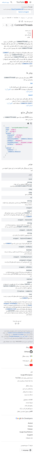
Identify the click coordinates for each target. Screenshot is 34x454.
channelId (10, 135)
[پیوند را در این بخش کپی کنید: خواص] (26, 164)
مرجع (3, 17)
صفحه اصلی (30, 17)
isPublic (10, 144)
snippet (8, 133)
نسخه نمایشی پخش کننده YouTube (24, 378)
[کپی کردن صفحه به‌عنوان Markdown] (6, 25)
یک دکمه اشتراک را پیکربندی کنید (25, 381)
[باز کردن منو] (30, 2)
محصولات (23, 17)
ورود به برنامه (5, 2)
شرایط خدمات (29, 402)
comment (6, 52)
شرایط (31, 445)
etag (7, 129)
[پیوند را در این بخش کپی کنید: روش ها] (24, 73)
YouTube (20, 2)
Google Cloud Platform (26, 432)
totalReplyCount (12, 142)
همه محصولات (29, 438)
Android (30, 423)
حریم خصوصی (24, 445)
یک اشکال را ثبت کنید (27, 388)
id (6, 131)
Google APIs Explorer (27, 375)
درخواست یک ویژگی (28, 391)
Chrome (30, 426)
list (31, 83)
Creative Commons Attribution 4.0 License (19, 332)
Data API (9, 17)
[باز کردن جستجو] (11, 2)
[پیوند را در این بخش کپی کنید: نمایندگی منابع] (19, 112)
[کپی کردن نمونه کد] (31, 123)
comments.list (27, 63)
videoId (9, 137)
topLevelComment (12, 138)
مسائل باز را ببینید (28, 394)
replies (8, 148)
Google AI (30, 435)
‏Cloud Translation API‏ (17, 9)
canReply (10, 140)
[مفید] (22, 21)
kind (7, 127)
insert (30, 95)
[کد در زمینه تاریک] (28, 123)
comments (10, 149)
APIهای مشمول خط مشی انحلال (25, 411)
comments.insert (26, 103)
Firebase (30, 429)
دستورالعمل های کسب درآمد (26, 408)
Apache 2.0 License (18, 334)
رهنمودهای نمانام (29, 405)
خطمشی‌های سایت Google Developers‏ (18, 336)
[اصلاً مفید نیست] (19, 21)
